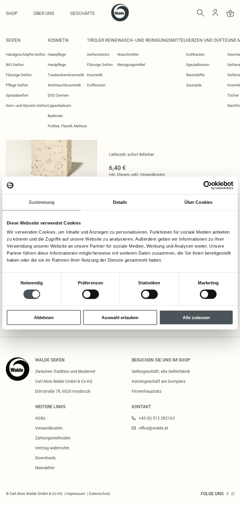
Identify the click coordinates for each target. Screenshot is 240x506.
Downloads (45, 457)
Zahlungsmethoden (53, 438)
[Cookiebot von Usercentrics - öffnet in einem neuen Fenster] (207, 185)
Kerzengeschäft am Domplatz (159, 381)
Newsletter (45, 467)
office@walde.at (153, 428)
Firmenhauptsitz (147, 391)
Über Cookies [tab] (198, 201)
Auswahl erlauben (120, 317)
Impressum (75, 493)
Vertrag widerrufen (52, 448)
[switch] (90, 294)
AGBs (40, 418)
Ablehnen (44, 317)
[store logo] (120, 20)
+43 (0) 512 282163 (157, 418)
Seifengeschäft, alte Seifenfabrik (161, 371)
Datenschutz (99, 493)
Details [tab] (120, 201)
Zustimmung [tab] (42, 201)
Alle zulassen (196, 317)
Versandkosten (152, 174)
